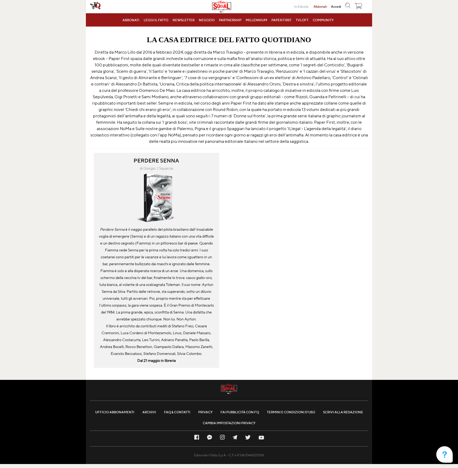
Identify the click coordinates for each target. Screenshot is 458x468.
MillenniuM (256, 20)
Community (323, 20)
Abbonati (130, 20)
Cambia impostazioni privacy (229, 423)
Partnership (230, 20)
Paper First (281, 20)
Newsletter (184, 20)
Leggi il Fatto (156, 20)
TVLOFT (302, 20)
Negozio (207, 20)
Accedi (336, 6)
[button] (359, 7)
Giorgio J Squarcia (158, 168)
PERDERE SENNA (156, 160)
